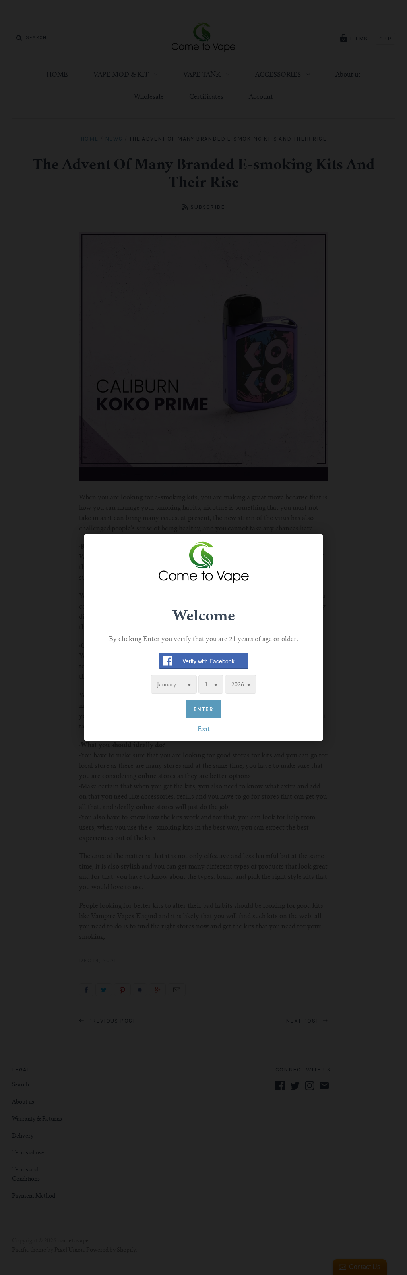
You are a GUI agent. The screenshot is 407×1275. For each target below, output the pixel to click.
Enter (203, 709)
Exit (204, 729)
